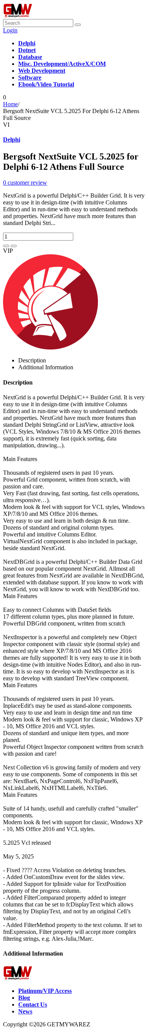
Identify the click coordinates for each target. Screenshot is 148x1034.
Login (10, 30)
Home (10, 104)
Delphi (11, 139)
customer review (25, 182)
